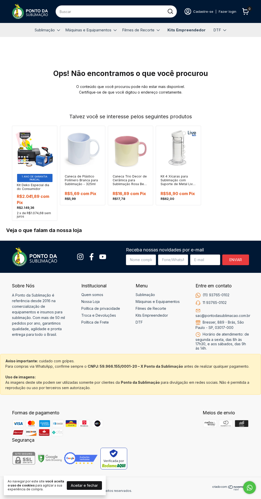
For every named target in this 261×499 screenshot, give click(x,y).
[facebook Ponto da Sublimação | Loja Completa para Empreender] (91, 256)
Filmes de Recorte (138, 30)
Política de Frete (95, 322)
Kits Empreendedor (186, 30)
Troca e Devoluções (98, 315)
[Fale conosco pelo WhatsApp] (249, 487)
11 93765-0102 (215, 302)
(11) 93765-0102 (216, 295)
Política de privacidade (100, 308)
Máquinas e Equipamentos (88, 30)
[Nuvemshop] (230, 489)
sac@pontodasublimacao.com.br (222, 315)
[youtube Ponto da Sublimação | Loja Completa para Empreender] (102, 256)
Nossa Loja (90, 301)
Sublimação (45, 30)
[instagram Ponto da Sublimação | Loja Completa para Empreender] (80, 256)
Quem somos (92, 294)
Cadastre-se (203, 11)
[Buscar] (170, 11)
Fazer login (227, 11)
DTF (217, 30)
